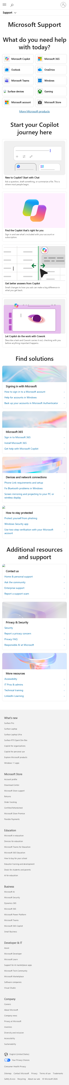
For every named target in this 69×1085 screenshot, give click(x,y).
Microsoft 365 (10, 908)
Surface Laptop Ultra (13, 734)
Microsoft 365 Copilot (13, 926)
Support (8, 12)
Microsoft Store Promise (14, 813)
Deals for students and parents (17, 869)
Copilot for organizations (14, 746)
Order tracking (10, 802)
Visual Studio (10, 987)
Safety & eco (9, 1079)
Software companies (13, 982)
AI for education (11, 875)
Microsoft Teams (11, 920)
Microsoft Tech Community (15, 970)
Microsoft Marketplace (14, 976)
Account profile (10, 779)
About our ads (34, 1079)
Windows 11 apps (11, 763)
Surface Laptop (10, 728)
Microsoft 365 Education (14, 852)
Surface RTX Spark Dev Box (15, 740)
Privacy (34, 1073)
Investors (8, 1027)
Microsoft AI (9, 891)
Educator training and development (19, 864)
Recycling (22, 1079)
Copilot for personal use (14, 751)
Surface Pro (9, 723)
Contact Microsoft (21, 1073)
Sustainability (10, 1044)
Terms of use (45, 1073)
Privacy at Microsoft (12, 1021)
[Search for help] (12, 4)
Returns (7, 796)
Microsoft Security (12, 897)
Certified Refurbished (13, 807)
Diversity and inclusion (14, 1032)
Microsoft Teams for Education (17, 847)
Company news (10, 1015)
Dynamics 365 (10, 903)
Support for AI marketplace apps (18, 965)
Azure (6, 948)
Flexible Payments (12, 819)
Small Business (10, 931)
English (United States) (19, 1054)
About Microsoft (11, 1010)
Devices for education (13, 841)
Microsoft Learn (11, 959)
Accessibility (9, 1038)
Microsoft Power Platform (15, 914)
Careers (7, 1004)
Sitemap (7, 1073)
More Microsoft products (34, 111)
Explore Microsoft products (15, 757)
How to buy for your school (15, 858)
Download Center (11, 785)
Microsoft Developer (13, 953)
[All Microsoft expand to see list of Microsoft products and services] (4, 5)
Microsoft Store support (14, 790)
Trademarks (58, 1073)
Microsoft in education (14, 835)
